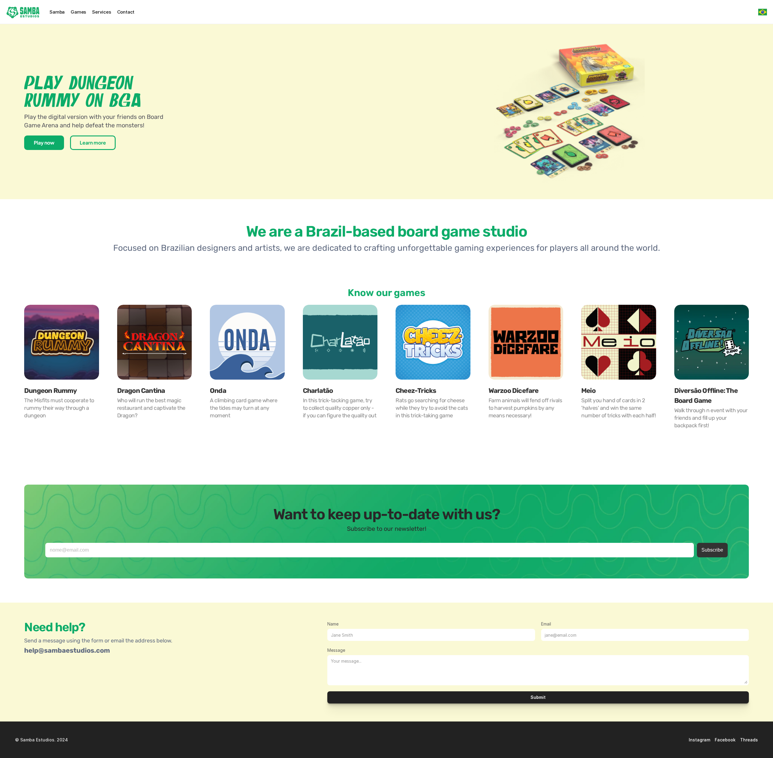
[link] (526, 342)
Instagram (699, 739)
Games (78, 12)
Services (101, 12)
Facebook (725, 739)
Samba (57, 12)
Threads (749, 739)
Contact (126, 12)
